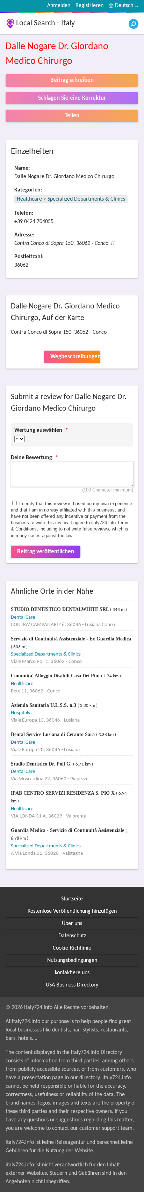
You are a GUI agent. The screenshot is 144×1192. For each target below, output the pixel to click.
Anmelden (58, 5)
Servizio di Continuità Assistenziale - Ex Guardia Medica (71, 638)
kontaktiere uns (72, 973)
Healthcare (29, 199)
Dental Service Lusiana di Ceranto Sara (53, 734)
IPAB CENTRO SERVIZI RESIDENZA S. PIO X (63, 793)
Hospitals (20, 713)
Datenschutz (72, 936)
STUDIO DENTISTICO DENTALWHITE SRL (60, 609)
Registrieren (89, 5)
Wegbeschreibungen (75, 357)
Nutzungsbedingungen (72, 960)
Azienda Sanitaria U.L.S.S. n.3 (44, 705)
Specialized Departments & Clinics (86, 199)
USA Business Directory (72, 985)
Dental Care (23, 617)
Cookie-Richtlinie (72, 948)
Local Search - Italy (45, 23)
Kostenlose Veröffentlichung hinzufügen (72, 911)
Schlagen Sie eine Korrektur (72, 98)
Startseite (72, 899)
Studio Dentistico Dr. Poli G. (42, 764)
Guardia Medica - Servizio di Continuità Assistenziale (68, 830)
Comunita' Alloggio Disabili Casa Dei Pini (56, 675)
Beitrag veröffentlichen (45, 552)
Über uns (72, 923)
